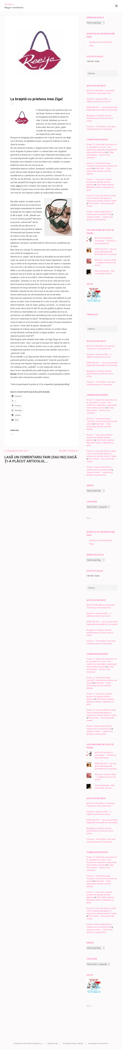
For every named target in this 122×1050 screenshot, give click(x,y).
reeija (46, 85)
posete (40, 85)
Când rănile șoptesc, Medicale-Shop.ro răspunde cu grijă (100, 187)
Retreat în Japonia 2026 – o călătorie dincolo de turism (105, 262)
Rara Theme (78, 1044)
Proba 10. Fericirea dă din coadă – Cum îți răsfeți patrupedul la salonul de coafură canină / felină (101, 198)
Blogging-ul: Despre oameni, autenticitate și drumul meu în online (99, 118)
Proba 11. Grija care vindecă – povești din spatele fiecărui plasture (99, 182)
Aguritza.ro (9, 4)
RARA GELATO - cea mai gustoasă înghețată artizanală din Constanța (106, 251)
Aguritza (30, 84)
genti (24, 85)
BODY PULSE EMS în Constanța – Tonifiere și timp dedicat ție (105, 240)
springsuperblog (55, 85)
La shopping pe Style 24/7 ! (16, 451)
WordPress (104, 1044)
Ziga (18, 186)
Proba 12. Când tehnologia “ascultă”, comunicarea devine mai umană (101, 166)
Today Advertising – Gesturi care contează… (100, 155)
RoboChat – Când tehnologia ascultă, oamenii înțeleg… (98, 171)
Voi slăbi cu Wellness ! (68, 451)
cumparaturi (17, 85)
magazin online (32, 85)
